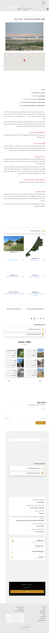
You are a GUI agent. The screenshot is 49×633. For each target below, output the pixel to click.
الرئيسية (43, 607)
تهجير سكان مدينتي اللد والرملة (37, 508)
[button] (24, 60)
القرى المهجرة (43, 611)
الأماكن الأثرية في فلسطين (19, 611)
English (24, 10)
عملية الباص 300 (40, 526)
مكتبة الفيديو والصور (41, 620)
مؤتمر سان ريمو (41, 502)
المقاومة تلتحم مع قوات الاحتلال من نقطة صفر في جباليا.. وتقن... (30, 520)
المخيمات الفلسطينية (20, 607)
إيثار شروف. (21, 627)
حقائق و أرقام (42, 616)
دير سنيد (26, 116)
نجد (15, 116)
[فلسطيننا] (43, 3)
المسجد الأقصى (42, 613)
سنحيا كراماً (41, 513)
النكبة (44, 609)
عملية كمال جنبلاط (40, 532)
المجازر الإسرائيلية (21, 609)
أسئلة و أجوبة (42, 618)
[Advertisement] (24, 80)
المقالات (44, 615)
